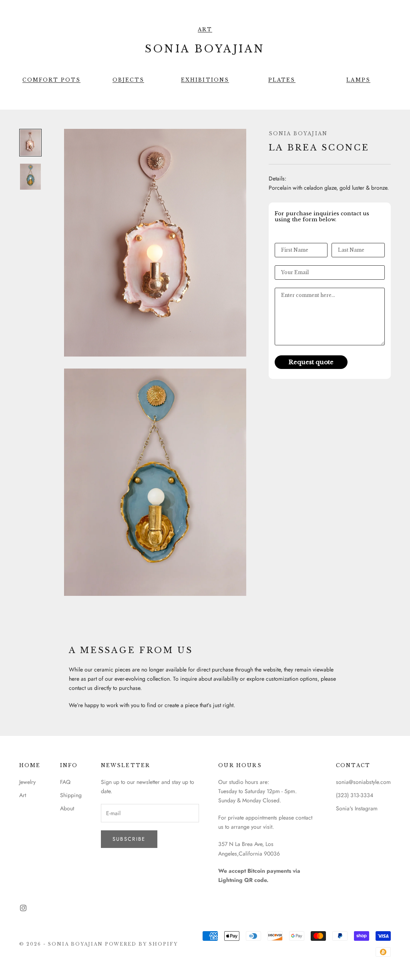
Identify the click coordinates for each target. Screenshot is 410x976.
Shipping (71, 795)
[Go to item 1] (30, 142)
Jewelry (27, 782)
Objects (128, 80)
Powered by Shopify (141, 944)
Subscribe (129, 839)
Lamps (358, 80)
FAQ (65, 782)
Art (22, 795)
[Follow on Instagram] (23, 908)
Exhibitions (205, 80)
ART (205, 29)
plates (281, 80)
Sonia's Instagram (357, 808)
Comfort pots (51, 80)
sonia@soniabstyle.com (363, 782)
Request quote (311, 362)
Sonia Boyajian (298, 133)
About (67, 808)
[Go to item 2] (30, 176)
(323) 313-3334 (354, 795)
